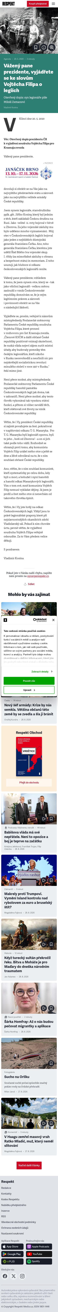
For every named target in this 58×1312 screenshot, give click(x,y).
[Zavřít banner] (53, 620)
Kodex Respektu (10, 1199)
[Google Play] (12, 1254)
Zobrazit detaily (40, 671)
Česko (7, 700)
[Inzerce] (29, 173)
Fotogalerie (9, 1072)
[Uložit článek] (35, 47)
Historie (7, 953)
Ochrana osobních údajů (14, 1227)
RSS (3, 1216)
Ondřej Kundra (11, 720)
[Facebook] (5, 1279)
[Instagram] (22, 1279)
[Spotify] (39, 1261)
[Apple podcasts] (39, 1247)
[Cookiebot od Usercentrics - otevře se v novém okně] (35, 620)
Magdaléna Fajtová (13, 913)
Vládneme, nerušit (25, 828)
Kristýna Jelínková (12, 846)
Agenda (7, 59)
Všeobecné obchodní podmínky (18, 1222)
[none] (52, 47)
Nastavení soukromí (12, 1233)
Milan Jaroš (9, 1092)
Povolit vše (29, 681)
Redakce (6, 1188)
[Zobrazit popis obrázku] (43, 47)
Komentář (12, 1132)
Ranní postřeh (14, 1017)
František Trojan (29, 846)
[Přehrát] (44, 819)
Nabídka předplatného (13, 1205)
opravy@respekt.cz (38, 576)
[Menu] (53, 4)
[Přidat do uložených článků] (51, 819)
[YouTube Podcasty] (39, 1254)
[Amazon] (12, 1261)
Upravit (27, 690)
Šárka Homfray (11, 1032)
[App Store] (12, 1247)
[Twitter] (13, 1279)
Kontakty (6, 1193)
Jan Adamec (10, 977)
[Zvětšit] (29, 30)
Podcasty (12, 828)
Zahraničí (8, 889)
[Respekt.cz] (8, 4)
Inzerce (5, 1210)
